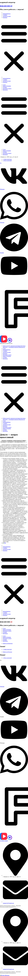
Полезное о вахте (7, 88)
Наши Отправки (7, 86)
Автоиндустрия (7, 16)
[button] (14, 47)
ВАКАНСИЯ (6, 6)
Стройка (5, 15)
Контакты (5, 89)
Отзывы (5, 87)
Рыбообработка (6, 13)
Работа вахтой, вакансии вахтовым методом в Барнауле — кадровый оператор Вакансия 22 (14, 346)
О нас (4, 84)
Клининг (5, 17)
